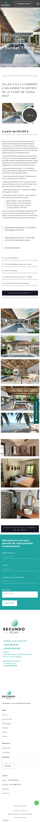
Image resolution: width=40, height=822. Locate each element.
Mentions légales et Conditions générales (20, 814)
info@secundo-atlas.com (15, 641)
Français (5, 820)
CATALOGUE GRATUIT (20, 293)
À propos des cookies (20, 817)
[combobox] (6, 820)
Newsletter (6, 757)
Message (6, 590)
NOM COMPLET (8, 553)
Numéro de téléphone (13, 577)
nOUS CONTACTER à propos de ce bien (20, 529)
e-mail (5, 565)
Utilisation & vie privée (20, 810)
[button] (36, 3)
